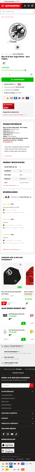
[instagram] (8, 434)
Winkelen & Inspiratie (9, 423)
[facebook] (3, 434)
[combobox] (18, 11)
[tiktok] (16, 434)
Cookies (28, 459)
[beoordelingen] (31, 197)
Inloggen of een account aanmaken (13, 115)
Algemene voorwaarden (7, 459)
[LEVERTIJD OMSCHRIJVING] (25, 70)
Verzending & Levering (7, 398)
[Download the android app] (7, 451)
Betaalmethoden (6, 405)
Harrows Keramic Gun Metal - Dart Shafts (17, 330)
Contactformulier (6, 408)
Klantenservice (7, 392)
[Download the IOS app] (7, 445)
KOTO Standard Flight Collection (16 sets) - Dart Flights (17, 314)
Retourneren (5, 401)
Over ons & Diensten (9, 413)
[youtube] (12, 434)
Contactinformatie (6, 395)
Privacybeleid (19, 459)
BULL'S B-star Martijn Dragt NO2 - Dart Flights (11, 293)
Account (4, 418)
